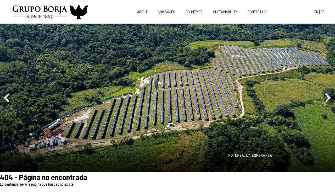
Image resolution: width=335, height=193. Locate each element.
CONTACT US (257, 11)
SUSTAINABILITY (225, 11)
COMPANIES (166, 11)
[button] (7, 98)
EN (316, 11)
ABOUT (142, 11)
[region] (167, 98)
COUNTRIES (194, 11)
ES (323, 11)
